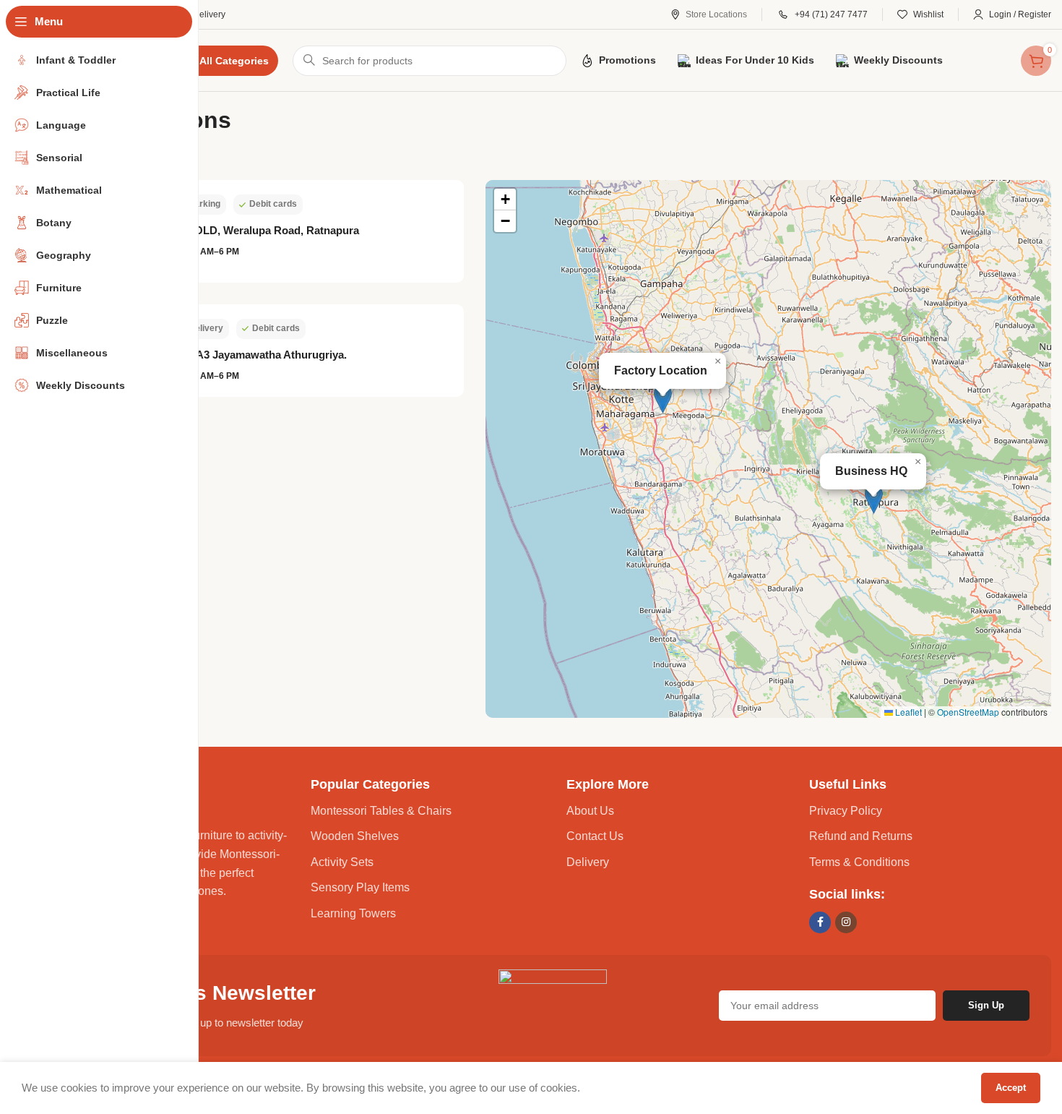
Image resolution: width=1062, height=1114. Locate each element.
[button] (663, 399)
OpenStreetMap (968, 712)
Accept (1011, 1087)
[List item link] (432, 811)
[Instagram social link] (846, 922)
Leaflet (907, 712)
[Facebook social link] (820, 922)
